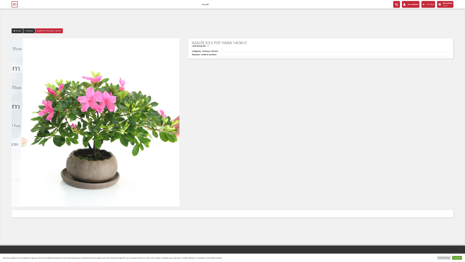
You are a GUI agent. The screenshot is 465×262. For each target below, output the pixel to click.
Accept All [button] (457, 258)
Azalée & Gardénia (208, 54)
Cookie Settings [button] (444, 258)
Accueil (205, 4)
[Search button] (396, 4)
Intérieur (29, 31)
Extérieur (206, 51)
